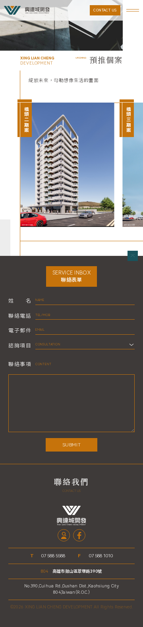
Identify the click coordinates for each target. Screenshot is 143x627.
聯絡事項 (19, 364)
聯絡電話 (19, 315)
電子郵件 (19, 330)
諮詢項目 (19, 345)
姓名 (19, 300)
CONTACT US (105, 10)
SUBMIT (71, 445)
